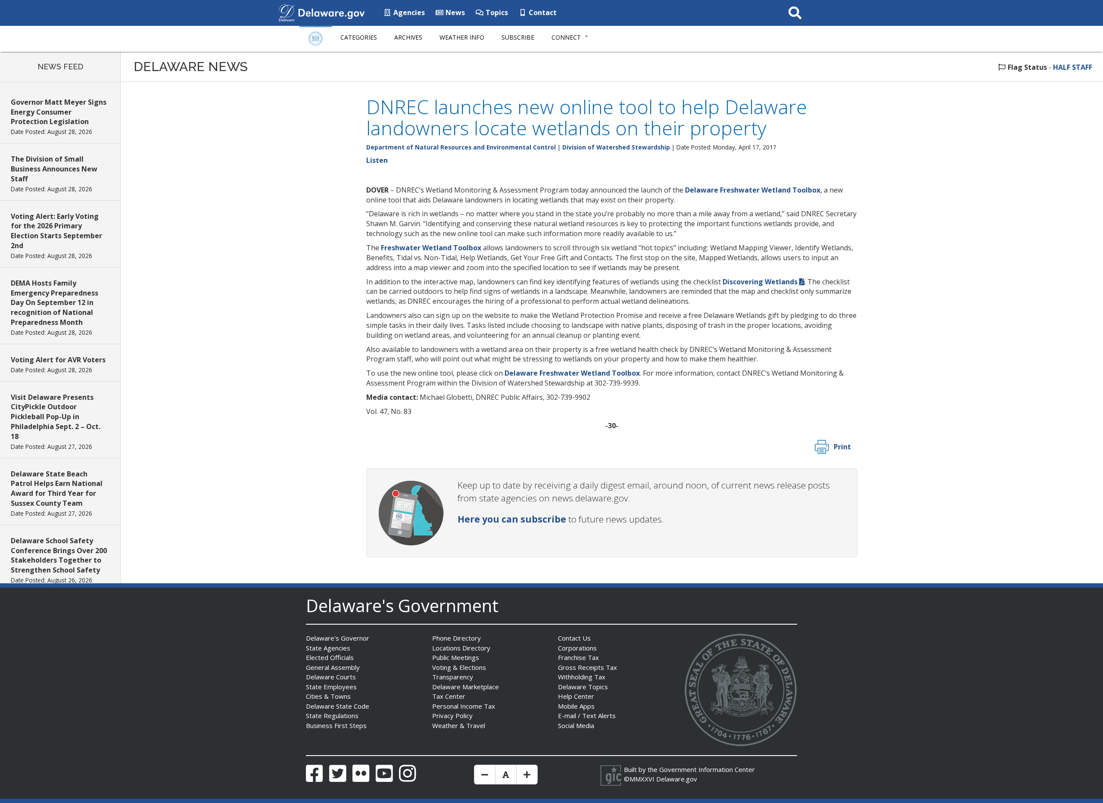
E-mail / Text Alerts (587, 715)
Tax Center (448, 696)
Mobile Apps (576, 706)
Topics (496, 12)
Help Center (576, 696)
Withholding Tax (581, 676)
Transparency (452, 676)
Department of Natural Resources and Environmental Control (461, 147)
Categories (358, 37)
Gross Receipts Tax (587, 667)
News (454, 12)
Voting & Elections (459, 667)
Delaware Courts (331, 676)
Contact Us (574, 638)
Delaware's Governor (337, 638)
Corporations (577, 648)
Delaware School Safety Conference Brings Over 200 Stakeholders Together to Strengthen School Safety (59, 555)
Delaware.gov (676, 779)
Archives (408, 37)
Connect (566, 37)
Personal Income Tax (463, 706)
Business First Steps (336, 725)
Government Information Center (707, 769)
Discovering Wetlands (760, 281)
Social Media (576, 725)
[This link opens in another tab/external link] (286, 12)
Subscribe (518, 37)
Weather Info (461, 37)
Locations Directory (461, 648)
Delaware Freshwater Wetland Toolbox (752, 190)
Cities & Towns (328, 696)
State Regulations (332, 715)
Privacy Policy (452, 715)
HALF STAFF (1072, 67)
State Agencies (328, 648)
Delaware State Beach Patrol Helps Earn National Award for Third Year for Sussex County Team (57, 488)
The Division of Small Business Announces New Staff (54, 169)
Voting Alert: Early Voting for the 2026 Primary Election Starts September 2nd (56, 231)
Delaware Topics (583, 686)
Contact (542, 12)
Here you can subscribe (512, 519)
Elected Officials (330, 657)
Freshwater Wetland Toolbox (431, 247)
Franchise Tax (578, 657)
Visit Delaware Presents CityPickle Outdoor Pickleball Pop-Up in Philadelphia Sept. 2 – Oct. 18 (55, 416)
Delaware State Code (337, 706)
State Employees (331, 686)
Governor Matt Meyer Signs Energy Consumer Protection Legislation (58, 112)
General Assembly (333, 667)
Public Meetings (455, 657)
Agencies (408, 12)
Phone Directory (456, 638)
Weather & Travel (458, 725)
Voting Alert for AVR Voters (58, 359)
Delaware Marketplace (465, 686)
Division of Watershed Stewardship (616, 147)
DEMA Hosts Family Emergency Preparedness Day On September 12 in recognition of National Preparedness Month (54, 302)
